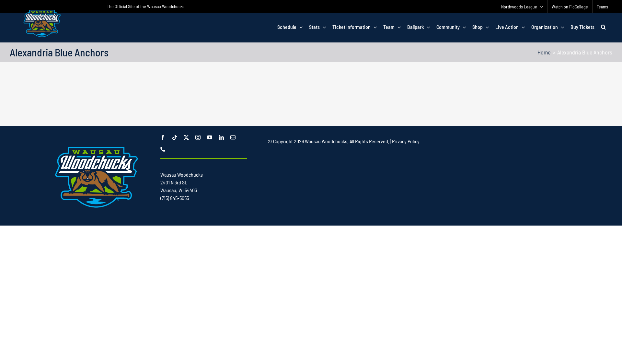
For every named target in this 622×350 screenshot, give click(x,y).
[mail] (233, 137)
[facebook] (163, 137)
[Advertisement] (311, 102)
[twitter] (186, 137)
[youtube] (209, 137)
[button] (603, 27)
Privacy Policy (406, 141)
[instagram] (198, 137)
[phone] (163, 149)
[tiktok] (174, 137)
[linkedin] (221, 137)
